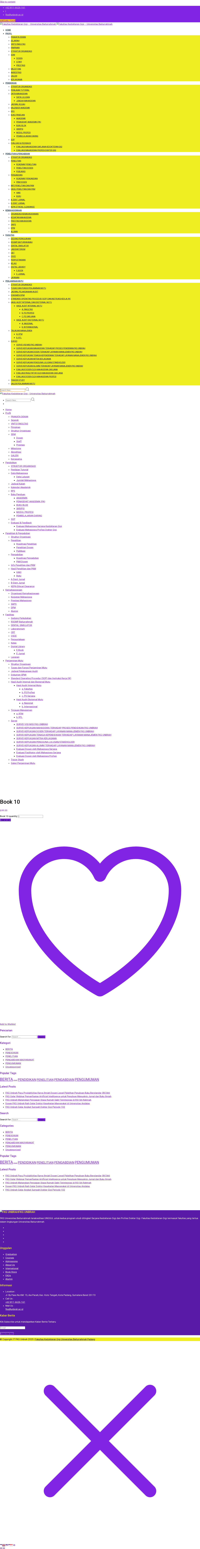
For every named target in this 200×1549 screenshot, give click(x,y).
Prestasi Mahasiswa (21, 221)
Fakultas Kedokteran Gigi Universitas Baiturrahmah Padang (65, 1339)
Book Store (11, 1272)
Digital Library (18, 267)
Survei (14, 341)
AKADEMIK (21, 118)
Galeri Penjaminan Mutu (23, 384)
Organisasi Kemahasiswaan (25, 214)
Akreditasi (16, 72)
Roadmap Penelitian (26, 164)
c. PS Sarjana (29, 316)
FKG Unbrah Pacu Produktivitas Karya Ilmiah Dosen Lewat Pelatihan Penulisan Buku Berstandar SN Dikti (57, 1092)
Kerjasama (16, 79)
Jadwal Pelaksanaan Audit (24, 292)
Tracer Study (18, 380)
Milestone (16, 69)
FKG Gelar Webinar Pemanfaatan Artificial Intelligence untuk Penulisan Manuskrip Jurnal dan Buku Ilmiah (58, 1096)
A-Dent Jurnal (18, 200)
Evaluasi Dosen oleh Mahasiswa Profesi (36, 377)
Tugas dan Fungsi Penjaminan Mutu (28, 288)
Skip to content (7, 1)
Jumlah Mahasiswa (26, 101)
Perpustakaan (18, 260)
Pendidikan (10, 83)
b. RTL (19, 338)
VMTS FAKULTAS (18, 44)
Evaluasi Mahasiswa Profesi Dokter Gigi (36, 150)
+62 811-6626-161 (15, 7)
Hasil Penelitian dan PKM (23, 189)
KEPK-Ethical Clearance (23, 207)
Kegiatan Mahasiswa (21, 217)
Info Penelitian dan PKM (22, 186)
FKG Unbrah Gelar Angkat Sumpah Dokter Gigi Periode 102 (35, 1107)
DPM (13, 228)
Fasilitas (9, 235)
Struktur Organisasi (21, 51)
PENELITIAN (11, 1056)
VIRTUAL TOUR (7, 20)
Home (8, 30)
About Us (10, 1265)
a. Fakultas (27, 309)
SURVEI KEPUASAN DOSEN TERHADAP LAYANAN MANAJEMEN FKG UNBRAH (49, 352)
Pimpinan (15, 48)
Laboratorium (18, 249)
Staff (19, 62)
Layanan (15, 278)
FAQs (8, 1275)
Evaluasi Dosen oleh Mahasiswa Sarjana (37, 369)
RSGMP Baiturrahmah (22, 242)
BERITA (9, 1049)
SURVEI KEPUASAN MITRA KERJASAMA (33, 359)
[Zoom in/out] (1, 1544)
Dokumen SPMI (18, 295)
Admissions (11, 1261)
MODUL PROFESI (23, 133)
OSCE (13, 256)
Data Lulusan (23, 97)
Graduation (11, 1254)
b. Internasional (30, 327)
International (11, 1268)
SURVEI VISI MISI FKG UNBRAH (29, 345)
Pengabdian (16, 175)
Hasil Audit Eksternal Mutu (30, 320)
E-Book (19, 270)
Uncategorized (13, 1066)
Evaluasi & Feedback (21, 143)
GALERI (14, 76)
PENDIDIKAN (11, 1052)
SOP (13, 140)
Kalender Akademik (20, 108)
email (15, 1080)
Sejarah (15, 41)
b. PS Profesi (28, 313)
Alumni (14, 232)
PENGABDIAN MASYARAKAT (19, 1059)
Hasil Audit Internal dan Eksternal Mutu (31, 302)
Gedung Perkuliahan (21, 239)
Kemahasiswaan (13, 210)
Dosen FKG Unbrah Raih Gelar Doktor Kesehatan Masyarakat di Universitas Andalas (47, 1103)
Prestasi (20, 65)
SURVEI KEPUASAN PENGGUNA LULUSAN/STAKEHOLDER (40, 362)
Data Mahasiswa (19, 94)
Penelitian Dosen (24, 168)
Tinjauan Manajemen (21, 331)
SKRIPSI (19, 129)
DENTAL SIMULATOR (20, 246)
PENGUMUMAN (13, 1063)
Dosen (19, 58)
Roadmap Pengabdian (27, 178)
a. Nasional (27, 323)
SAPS (13, 224)
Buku (18, 196)
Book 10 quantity (8, 816)
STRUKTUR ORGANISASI (21, 87)
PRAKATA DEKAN (18, 37)
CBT (13, 253)
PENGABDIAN (64, 1080)
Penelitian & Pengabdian (17, 154)
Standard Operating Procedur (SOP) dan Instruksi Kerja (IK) (41, 299)
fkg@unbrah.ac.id (14, 14)
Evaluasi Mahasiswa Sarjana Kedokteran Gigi (39, 147)
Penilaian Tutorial (20, 90)
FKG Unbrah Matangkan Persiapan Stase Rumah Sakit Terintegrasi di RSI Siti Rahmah (48, 1100)
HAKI (18, 193)
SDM (13, 55)
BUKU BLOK (21, 125)
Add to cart (5, 820)
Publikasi (20, 171)
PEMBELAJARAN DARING (27, 136)
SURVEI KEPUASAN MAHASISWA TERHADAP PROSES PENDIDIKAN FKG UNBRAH (50, 348)
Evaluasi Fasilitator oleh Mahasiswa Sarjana (39, 373)
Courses (9, 1257)
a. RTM (19, 334)
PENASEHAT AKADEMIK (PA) (28, 122)
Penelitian (16, 161)
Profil (8, 34)
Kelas (14, 263)
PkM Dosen (21, 182)
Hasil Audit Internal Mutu (29, 306)
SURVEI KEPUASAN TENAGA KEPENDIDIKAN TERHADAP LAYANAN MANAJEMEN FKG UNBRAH (56, 355)
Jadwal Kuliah (18, 104)
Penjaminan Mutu (14, 281)
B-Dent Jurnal (18, 203)
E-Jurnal (20, 274)
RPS (13, 111)
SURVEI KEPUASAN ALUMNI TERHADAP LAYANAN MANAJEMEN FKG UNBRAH (49, 366)
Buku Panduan (18, 115)
